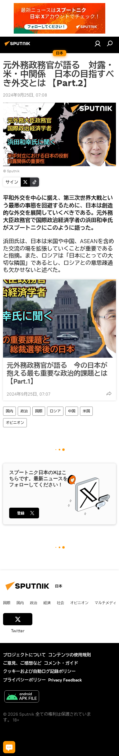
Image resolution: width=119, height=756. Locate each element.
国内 (9, 411)
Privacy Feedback (65, 680)
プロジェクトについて (24, 655)
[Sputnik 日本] (18, 46)
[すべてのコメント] (9, 747)
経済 (47, 602)
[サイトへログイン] (98, 43)
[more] (109, 393)
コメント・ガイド (61, 663)
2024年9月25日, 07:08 (25, 95)
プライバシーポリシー (24, 680)
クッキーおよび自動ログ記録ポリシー (39, 671)
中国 (71, 411)
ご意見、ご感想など (22, 663)
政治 (24, 411)
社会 (60, 602)
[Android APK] (21, 697)
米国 (86, 411)
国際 (38, 411)
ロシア (55, 411)
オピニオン (15, 422)
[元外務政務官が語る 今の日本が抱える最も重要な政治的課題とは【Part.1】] (59, 318)
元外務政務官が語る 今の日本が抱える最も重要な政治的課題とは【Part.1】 (57, 373)
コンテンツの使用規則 (69, 655)
